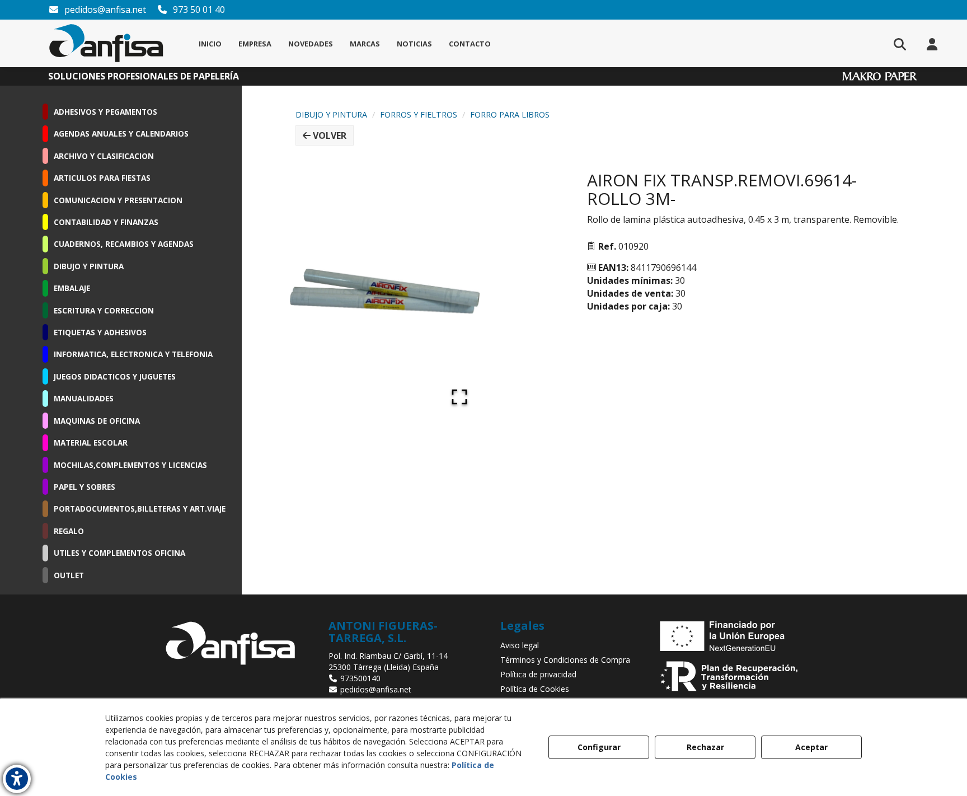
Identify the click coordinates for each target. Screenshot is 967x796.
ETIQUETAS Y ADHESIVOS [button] (100, 332)
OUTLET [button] (69, 575)
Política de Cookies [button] (534, 688)
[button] (106, 43)
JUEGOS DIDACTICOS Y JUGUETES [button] (115, 376)
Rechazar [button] (705, 747)
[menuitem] (210, 44)
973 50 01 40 (198, 9)
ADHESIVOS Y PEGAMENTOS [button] (105, 111)
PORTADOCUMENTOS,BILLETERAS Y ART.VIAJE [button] (140, 508)
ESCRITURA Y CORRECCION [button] (104, 310)
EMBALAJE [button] (72, 288)
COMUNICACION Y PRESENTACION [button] (118, 200)
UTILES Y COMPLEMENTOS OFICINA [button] (119, 552)
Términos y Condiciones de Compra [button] (565, 659)
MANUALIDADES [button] (84, 398)
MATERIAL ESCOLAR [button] (91, 442)
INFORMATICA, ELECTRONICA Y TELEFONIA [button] (133, 354)
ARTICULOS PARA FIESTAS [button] (102, 177)
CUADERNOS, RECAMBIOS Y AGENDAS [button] (124, 243)
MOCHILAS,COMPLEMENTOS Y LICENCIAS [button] (130, 465)
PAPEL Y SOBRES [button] (84, 486)
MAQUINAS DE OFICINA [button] (97, 420)
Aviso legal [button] (519, 645)
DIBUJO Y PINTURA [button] (89, 266)
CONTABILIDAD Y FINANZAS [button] (106, 222)
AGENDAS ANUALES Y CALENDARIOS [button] (121, 133)
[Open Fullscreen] (459, 397)
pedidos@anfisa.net (104, 9)
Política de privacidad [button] (538, 674)
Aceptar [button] (811, 747)
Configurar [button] (599, 747)
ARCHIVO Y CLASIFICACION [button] (104, 156)
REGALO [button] (69, 531)
